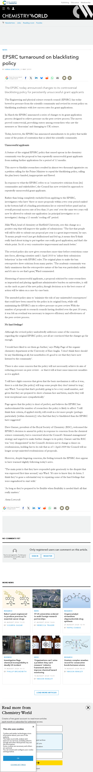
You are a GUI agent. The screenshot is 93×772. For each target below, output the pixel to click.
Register (47, 556)
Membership (86, 3)
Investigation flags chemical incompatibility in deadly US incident (16, 662)
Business (8, 657)
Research (8, 611)
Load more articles (47, 693)
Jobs (19, 23)
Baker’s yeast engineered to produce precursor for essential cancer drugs (15, 616)
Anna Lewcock (12, 69)
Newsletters (10, 23)
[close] (88, 72)
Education (75, 3)
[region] (18, 747)
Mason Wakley (45, 679)
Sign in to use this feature (76, 72)
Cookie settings (18, 765)
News (4, 50)
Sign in (35, 556)
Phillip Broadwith (17, 672)
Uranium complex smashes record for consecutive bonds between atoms (76, 662)
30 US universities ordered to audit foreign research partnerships (46, 616)
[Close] (33, 726)
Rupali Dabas (74, 628)
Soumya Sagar (15, 625)
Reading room (28, 23)
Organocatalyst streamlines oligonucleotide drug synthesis (73, 617)
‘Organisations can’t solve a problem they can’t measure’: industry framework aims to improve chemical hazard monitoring (45, 666)
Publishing (65, 3)
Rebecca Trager (45, 625)
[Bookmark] (69, 78)
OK (18, 758)
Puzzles (39, 23)
